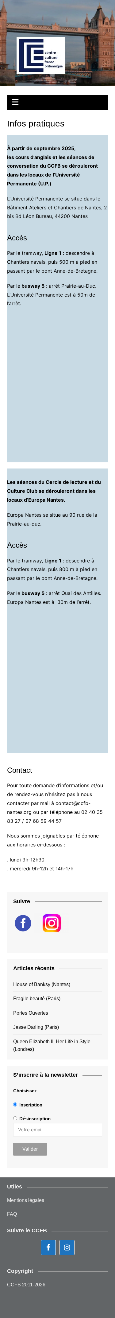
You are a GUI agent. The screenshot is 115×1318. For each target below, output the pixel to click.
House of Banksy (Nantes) (41, 984)
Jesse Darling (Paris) (36, 1027)
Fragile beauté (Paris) (36, 998)
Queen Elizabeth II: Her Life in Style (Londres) (51, 1045)
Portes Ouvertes (30, 1013)
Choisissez (25, 1090)
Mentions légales (25, 1200)
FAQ (12, 1214)
